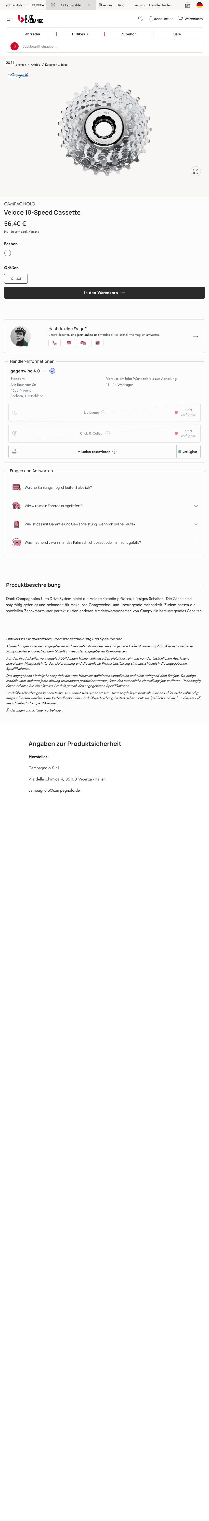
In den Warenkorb (101, 293)
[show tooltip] (52, 371)
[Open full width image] (196, 171)
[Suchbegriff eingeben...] (14, 46)
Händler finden (127, 5)
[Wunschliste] (141, 19)
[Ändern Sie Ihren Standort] (199, 5)
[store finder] (187, 5)
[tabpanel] (104, 129)
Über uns (105, 5)
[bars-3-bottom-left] (10, 19)
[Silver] (8, 253)
